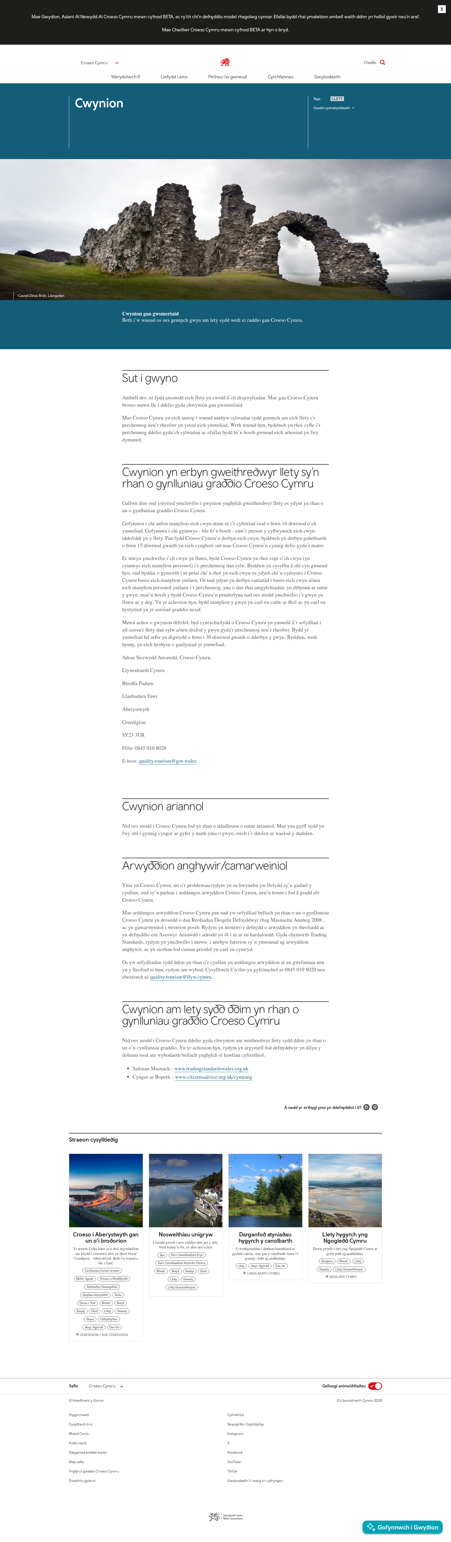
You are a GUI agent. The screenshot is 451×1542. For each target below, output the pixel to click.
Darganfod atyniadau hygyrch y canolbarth (265, 1237)
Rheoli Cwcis (79, 1434)
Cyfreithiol (235, 1415)
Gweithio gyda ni (82, 1481)
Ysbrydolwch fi (125, 76)
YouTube (234, 1462)
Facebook (235, 1452)
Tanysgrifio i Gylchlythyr (246, 1424)
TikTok (232, 1471)
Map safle (76, 1462)
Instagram (235, 1434)
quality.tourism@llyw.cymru (180, 976)
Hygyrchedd (79, 1415)
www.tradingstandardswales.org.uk (211, 1068)
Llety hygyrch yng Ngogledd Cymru (345, 1237)
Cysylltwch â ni (80, 1424)
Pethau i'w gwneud (227, 76)
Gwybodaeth (327, 76)
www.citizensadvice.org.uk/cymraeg (213, 1076)
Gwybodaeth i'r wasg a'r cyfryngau (255, 1481)
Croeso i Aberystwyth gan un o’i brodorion (106, 1237)
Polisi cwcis (78, 1443)
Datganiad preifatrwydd (87, 1452)
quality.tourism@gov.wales (168, 760)
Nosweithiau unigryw (186, 1234)
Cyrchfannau (280, 76)
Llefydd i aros (174, 76)
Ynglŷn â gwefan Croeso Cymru (94, 1471)
